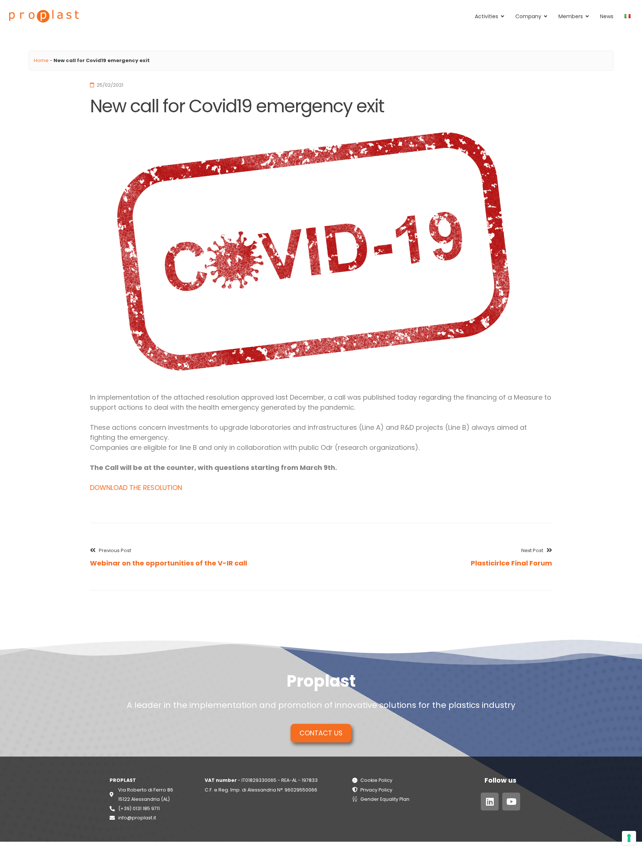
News (606, 16)
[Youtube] (511, 801)
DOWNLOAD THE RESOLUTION (136, 487)
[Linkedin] (490, 801)
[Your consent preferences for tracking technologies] (629, 838)
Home (41, 60)
